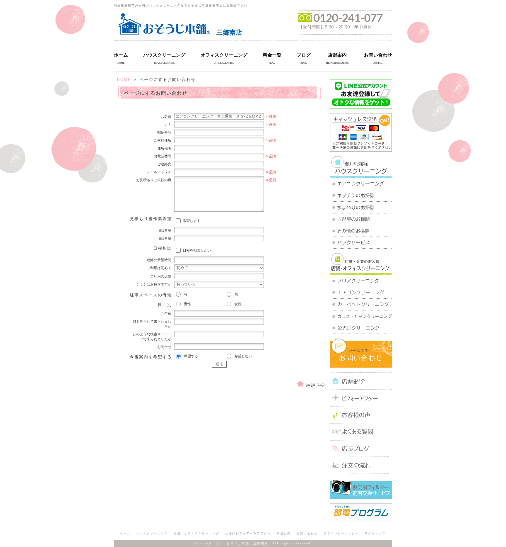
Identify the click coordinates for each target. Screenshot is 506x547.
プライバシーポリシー (341, 533)
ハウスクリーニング (164, 54)
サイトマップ (375, 533)
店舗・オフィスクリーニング (196, 533)
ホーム (121, 54)
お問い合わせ (378, 54)
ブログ (304, 54)
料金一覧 (272, 54)
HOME (124, 79)
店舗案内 (337, 54)
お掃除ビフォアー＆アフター (248, 533)
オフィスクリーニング (224, 54)
